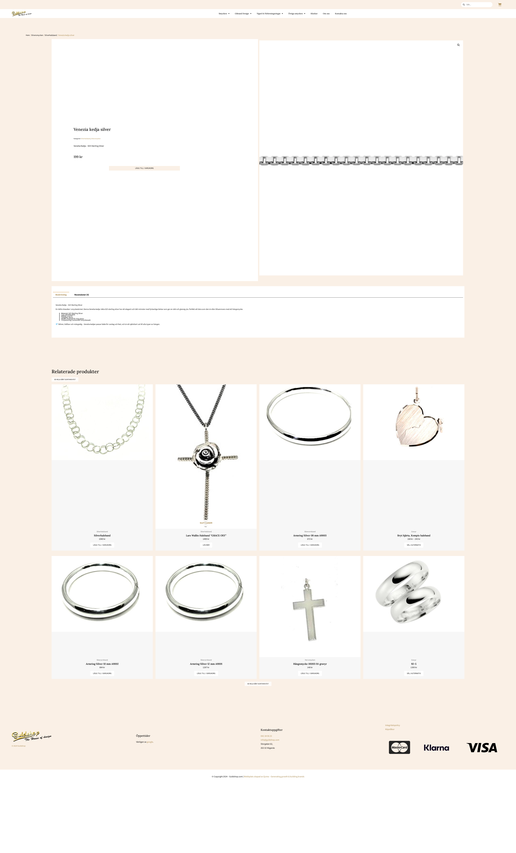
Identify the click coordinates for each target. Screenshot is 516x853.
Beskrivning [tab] (61, 294)
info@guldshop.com (270, 739)
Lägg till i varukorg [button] (102, 545)
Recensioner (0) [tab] (81, 294)
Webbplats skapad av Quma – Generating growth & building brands (274, 776)
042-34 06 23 (266, 736)
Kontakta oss (341, 13)
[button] (458, 45)
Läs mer (206, 545)
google (150, 741)
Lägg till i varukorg (144, 168)
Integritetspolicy (392, 725)
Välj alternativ (414, 545)
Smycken (223, 13)
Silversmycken (37, 35)
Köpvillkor (390, 729)
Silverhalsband (51, 35)
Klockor (314, 13)
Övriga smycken (295, 13)
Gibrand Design (242, 13)
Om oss (326, 13)
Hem (28, 35)
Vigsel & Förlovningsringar (268, 13)
